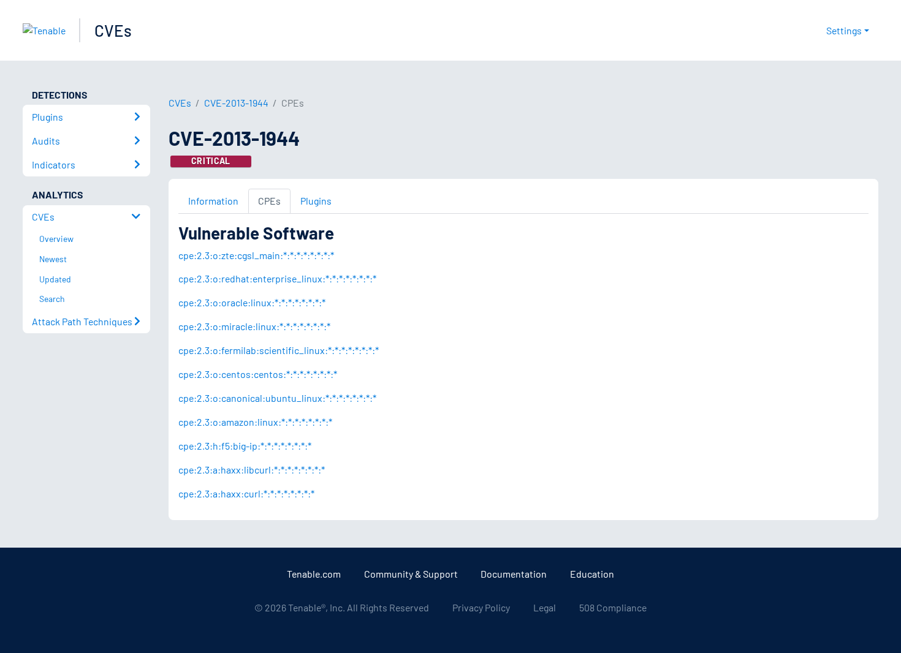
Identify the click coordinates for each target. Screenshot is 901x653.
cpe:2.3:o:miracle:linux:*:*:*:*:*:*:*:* (254, 326)
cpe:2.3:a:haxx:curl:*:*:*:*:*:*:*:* (246, 493)
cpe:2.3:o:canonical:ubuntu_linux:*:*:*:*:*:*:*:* (277, 398)
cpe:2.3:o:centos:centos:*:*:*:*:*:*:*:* (257, 374)
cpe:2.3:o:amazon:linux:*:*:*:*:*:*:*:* (255, 422)
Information (213, 200)
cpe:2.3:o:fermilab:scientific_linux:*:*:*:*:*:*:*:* (278, 350)
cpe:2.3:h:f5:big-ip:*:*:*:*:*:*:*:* (244, 445)
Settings (844, 30)
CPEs (269, 200)
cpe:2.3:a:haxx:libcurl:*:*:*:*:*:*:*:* (251, 469)
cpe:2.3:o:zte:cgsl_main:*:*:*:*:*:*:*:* (256, 255)
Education (592, 573)
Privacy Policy (481, 607)
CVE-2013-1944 (236, 102)
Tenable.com (314, 573)
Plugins (316, 200)
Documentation (514, 573)
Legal (544, 607)
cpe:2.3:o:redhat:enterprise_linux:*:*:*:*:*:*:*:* (277, 278)
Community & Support (411, 573)
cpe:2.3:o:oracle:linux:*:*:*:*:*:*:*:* (251, 302)
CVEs (113, 30)
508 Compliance (613, 607)
